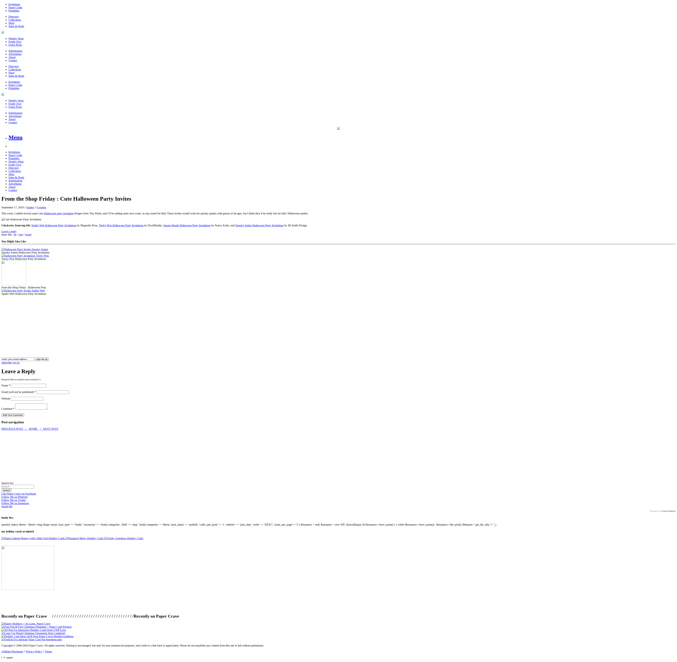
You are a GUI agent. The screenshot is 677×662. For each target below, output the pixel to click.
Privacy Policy (34, 651)
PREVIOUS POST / (14, 428)
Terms (48, 651)
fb (15, 234)
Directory (13, 16)
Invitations (14, 4)
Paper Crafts (15, 7)
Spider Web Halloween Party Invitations (53, 225)
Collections (14, 19)
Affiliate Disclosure (12, 651)
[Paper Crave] (2, 32)
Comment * (7, 408)
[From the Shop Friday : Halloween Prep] (13, 284)
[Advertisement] (31, 320)
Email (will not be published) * (18, 392)
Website (5, 398)
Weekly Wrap (16, 38)
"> (495, 524)
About (12, 57)
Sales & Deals (16, 26)
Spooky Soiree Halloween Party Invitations (259, 225)
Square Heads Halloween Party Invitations (187, 225)
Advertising (15, 54)
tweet (28, 234)
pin (21, 234)
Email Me (6, 506)
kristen (30, 207)
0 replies (41, 207)
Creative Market (668, 511)
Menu (15, 137)
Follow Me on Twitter (13, 500)
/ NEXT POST (49, 428)
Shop (11, 23)
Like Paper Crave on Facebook (18, 493)
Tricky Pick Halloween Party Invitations (121, 225)
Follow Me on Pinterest (14, 496)
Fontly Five (14, 41)
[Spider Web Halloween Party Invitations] (23, 290)
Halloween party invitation (59, 213)
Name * (5, 385)
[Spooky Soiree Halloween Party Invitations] (24, 249)
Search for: (7, 483)
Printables (13, 10)
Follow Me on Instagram (15, 503)
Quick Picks (15, 44)
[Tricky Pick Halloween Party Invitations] (25, 255)
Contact (12, 60)
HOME (33, 428)
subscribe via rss (10, 362)
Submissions (15, 50)
